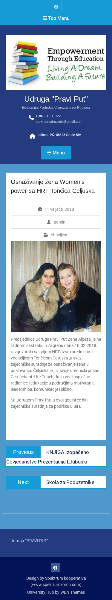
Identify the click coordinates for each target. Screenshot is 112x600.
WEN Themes (72, 592)
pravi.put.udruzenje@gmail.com (59, 122)
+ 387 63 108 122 (48, 116)
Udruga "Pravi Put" (56, 98)
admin (59, 222)
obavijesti (59, 234)
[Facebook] (56, 6)
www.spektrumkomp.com (56, 584)
